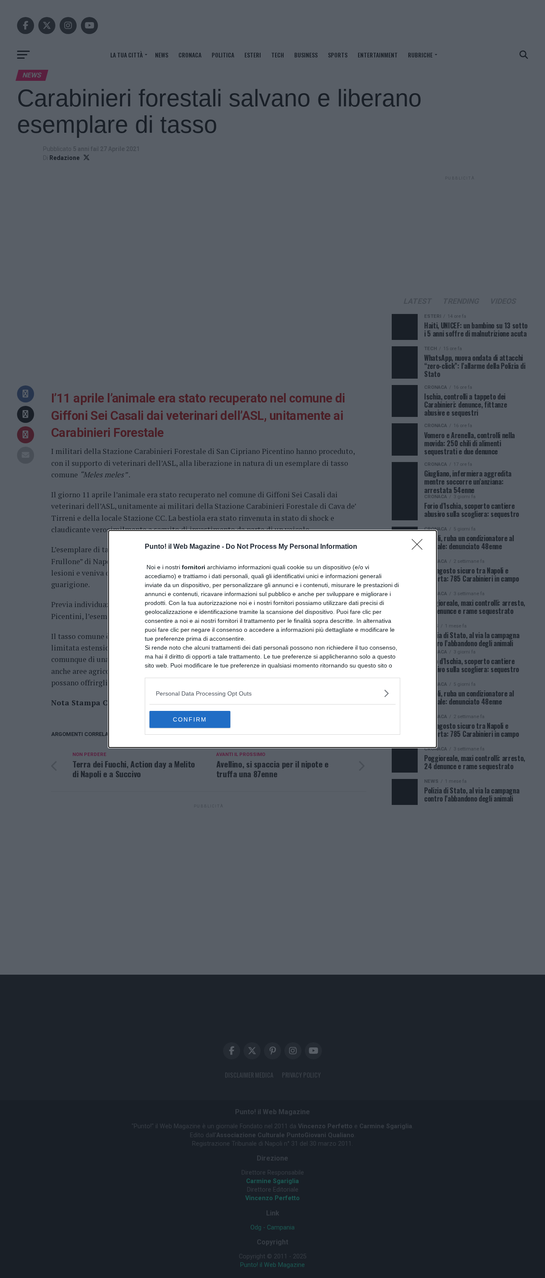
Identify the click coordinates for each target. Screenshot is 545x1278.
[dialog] (272, 639)
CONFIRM (190, 719)
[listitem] (272, 693)
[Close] (420, 547)
